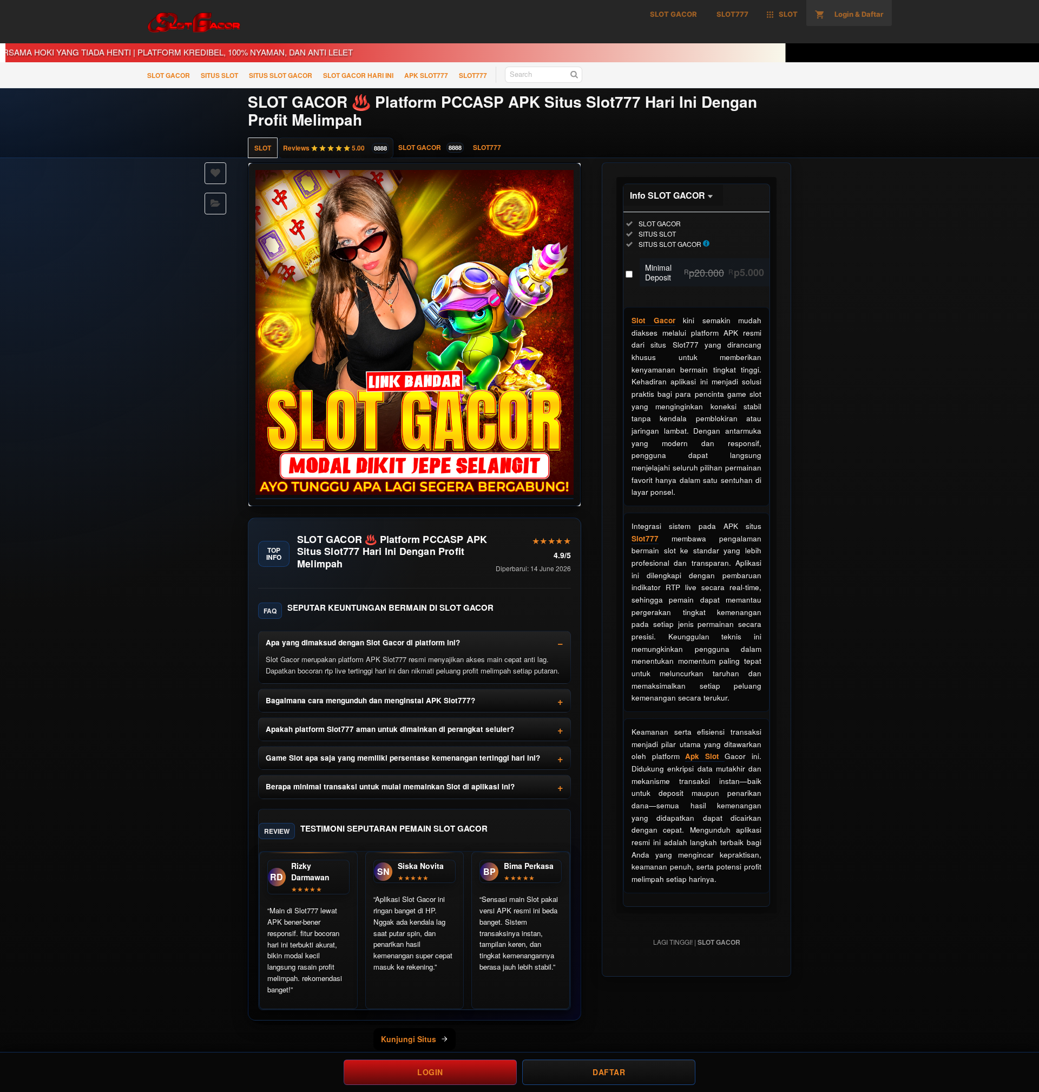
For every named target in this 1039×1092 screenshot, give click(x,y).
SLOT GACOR (168, 75)
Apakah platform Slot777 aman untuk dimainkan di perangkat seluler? (390, 729)
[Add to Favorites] (215, 173)
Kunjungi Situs (408, 1039)
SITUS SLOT (219, 75)
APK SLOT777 (426, 75)
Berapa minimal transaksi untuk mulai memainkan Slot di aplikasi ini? (390, 786)
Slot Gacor (653, 320)
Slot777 (645, 538)
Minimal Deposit (704, 272)
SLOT (262, 148)
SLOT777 (473, 75)
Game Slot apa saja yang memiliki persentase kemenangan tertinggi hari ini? (403, 758)
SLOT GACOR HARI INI (358, 75)
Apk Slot (705, 756)
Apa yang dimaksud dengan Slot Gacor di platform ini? (363, 642)
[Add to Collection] (215, 203)
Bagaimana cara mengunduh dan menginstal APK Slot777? (370, 700)
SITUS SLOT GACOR (280, 75)
